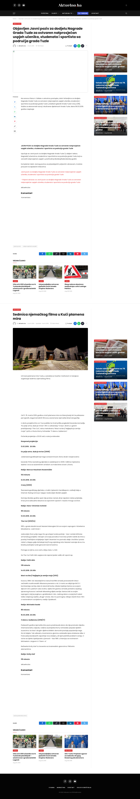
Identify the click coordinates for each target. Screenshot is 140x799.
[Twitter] (15, 107)
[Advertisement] (53, 127)
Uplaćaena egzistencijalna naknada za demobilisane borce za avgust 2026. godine (110, 64)
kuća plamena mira (20, 716)
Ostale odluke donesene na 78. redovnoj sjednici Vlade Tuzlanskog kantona (110, 85)
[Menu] (14, 13)
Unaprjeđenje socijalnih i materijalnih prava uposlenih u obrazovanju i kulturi (110, 106)
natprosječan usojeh (30, 246)
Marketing (61, 787)
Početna (44, 13)
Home (14, 19)
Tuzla (15, 281)
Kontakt (95, 13)
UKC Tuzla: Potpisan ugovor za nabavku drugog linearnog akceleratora (76, 756)
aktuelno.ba (22, 46)
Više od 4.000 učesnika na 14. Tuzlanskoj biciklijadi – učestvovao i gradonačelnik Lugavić (24, 287)
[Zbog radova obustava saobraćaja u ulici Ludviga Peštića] (76, 272)
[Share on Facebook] (75, 46)
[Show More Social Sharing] (86, 46)
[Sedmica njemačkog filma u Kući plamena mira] (50, 349)
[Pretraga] (126, 13)
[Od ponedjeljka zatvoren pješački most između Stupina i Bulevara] (50, 272)
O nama (51, 787)
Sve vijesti (17, 309)
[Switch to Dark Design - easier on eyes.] (126, 5)
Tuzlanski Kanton (100, 55)
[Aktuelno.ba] (70, 5)
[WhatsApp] (15, 112)
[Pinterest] (15, 121)
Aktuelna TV (67, 13)
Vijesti (54, 13)
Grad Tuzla (17, 24)
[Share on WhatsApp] (78, 46)
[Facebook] (15, 102)
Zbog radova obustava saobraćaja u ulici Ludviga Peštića (75, 286)
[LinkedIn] (15, 116)
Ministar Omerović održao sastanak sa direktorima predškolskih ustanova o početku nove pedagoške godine (108, 125)
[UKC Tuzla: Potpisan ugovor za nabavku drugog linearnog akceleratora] (76, 741)
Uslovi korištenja (84, 787)
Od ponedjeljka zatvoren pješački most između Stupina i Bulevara (49, 286)
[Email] (15, 131)
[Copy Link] (82, 46)
